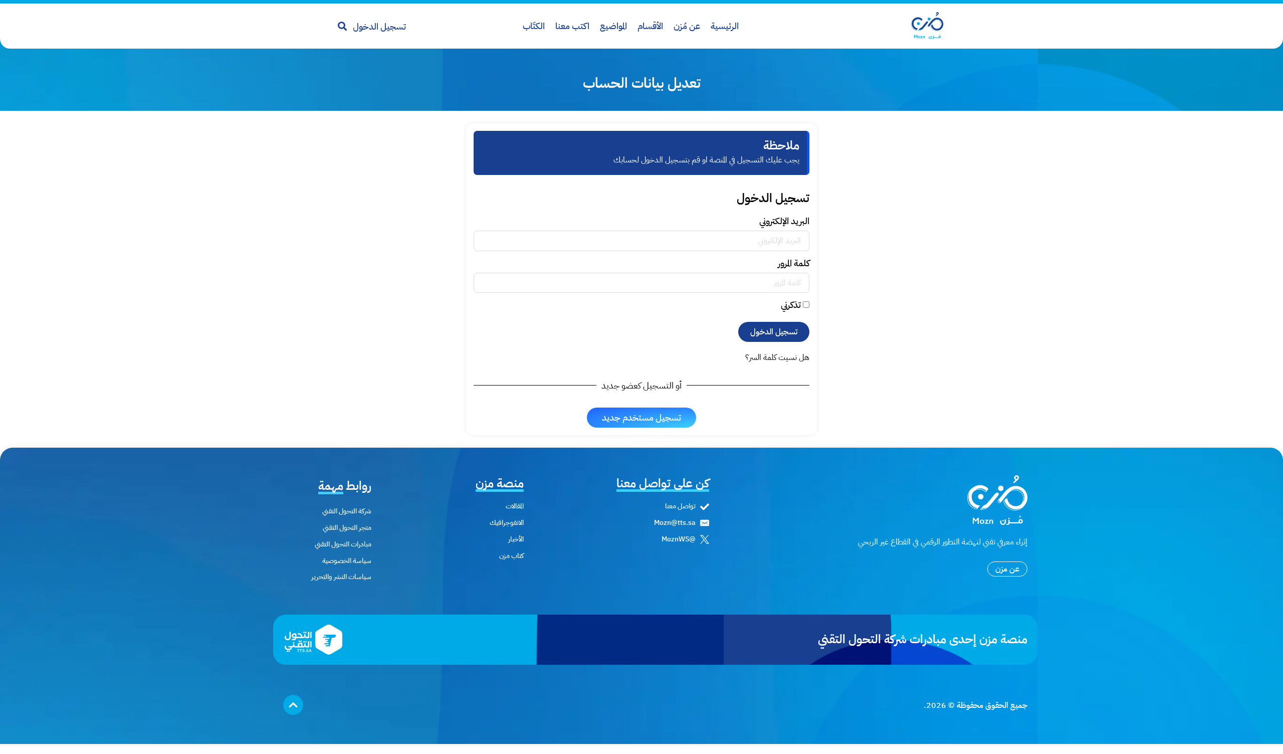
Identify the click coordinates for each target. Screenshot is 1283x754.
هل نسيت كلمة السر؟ (777, 357)
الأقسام (650, 26)
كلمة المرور (793, 264)
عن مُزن (687, 26)
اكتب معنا (572, 26)
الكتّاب (534, 26)
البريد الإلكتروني (784, 222)
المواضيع (613, 26)
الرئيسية (725, 26)
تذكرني (792, 305)
